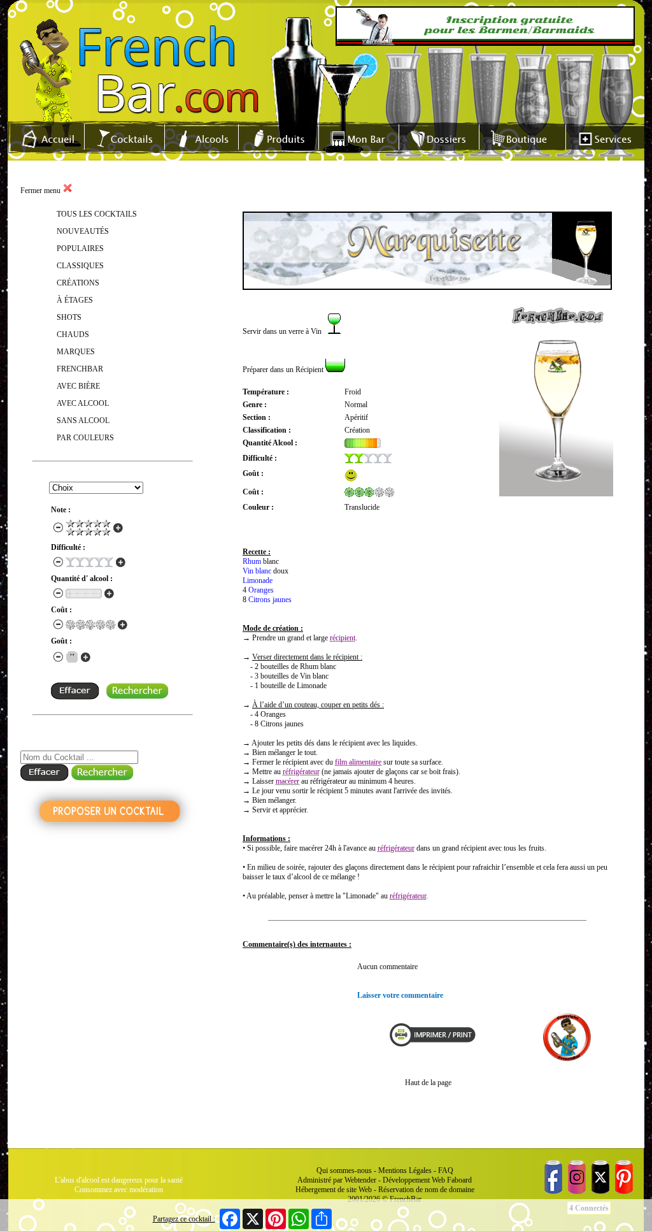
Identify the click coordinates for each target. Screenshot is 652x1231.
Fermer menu (41, 190)
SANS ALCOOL (83, 420)
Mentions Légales (405, 1170)
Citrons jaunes (270, 599)
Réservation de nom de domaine (426, 1189)
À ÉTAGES (75, 300)
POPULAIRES (80, 248)
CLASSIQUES (80, 265)
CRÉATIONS (78, 282)
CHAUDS (73, 334)
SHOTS (69, 317)
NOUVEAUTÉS (83, 231)
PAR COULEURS (85, 437)
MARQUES (76, 351)
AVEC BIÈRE (78, 386)
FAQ (445, 1170)
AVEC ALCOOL (83, 403)
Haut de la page (428, 1082)
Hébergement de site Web (333, 1189)
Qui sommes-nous (344, 1170)
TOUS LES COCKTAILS (97, 214)
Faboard (459, 1180)
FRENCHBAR (80, 368)
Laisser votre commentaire (400, 995)
